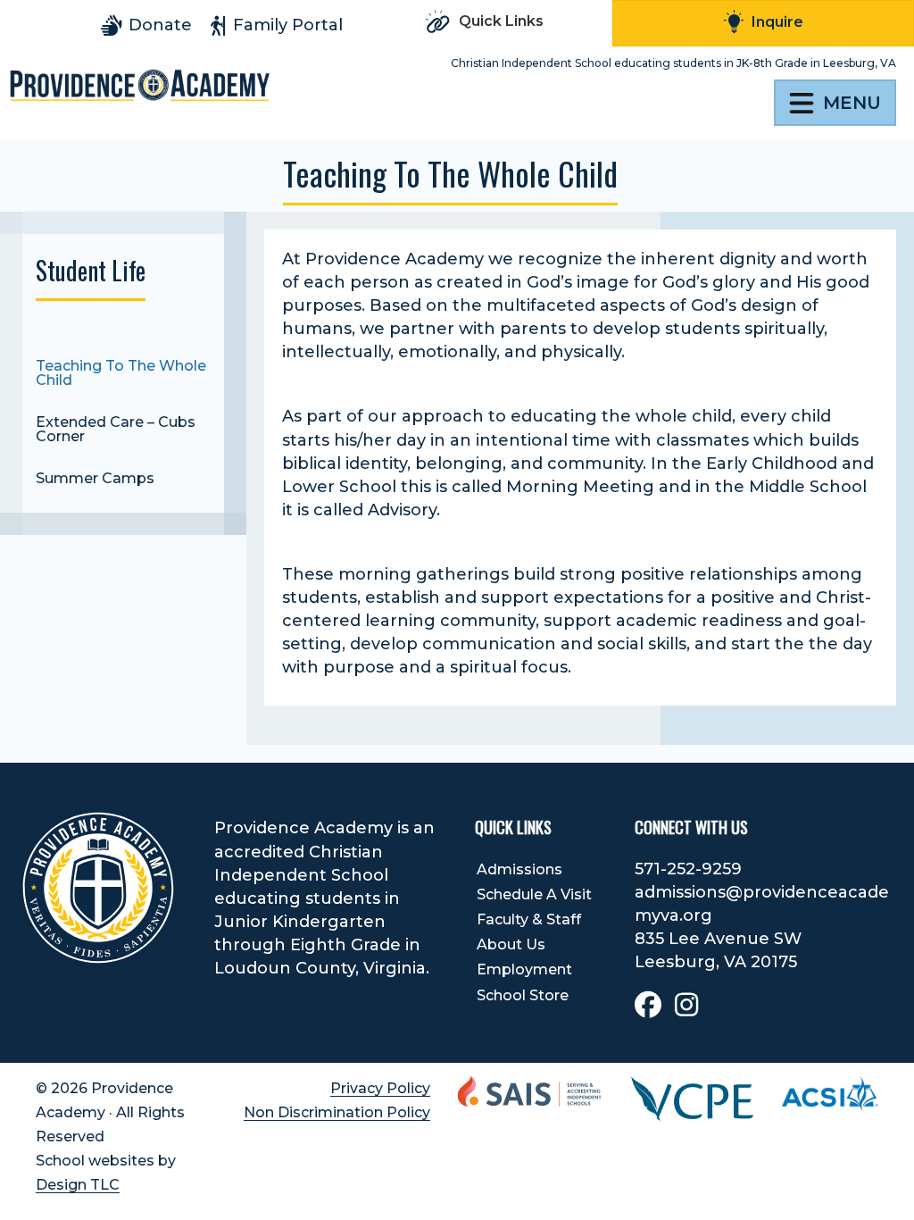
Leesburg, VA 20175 (716, 962)
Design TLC (78, 1184)
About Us (511, 944)
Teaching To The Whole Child (121, 373)
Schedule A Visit (534, 894)
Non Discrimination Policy (337, 1112)
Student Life (90, 270)
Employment (524, 969)
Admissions (519, 869)
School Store (523, 995)
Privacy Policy (380, 1088)
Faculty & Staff (529, 919)
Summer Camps (95, 478)
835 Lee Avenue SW (718, 938)
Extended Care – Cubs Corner (115, 429)
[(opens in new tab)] (692, 1097)
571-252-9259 (688, 869)
